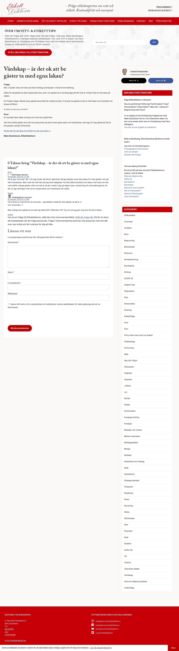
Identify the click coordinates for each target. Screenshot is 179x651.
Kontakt (141, 21)
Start (11, 21)
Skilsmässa (129, 518)
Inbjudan (128, 379)
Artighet (128, 228)
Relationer (128, 493)
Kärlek (127, 398)
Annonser (128, 221)
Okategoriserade (131, 480)
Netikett (127, 455)
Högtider (128, 373)
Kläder (127, 405)
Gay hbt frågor (130, 360)
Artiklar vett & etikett (159, 10)
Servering (128, 506)
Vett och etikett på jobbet (135, 581)
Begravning (129, 240)
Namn (11, 272)
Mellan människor (132, 436)
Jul (125, 392)
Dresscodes (129, 304)
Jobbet (127, 386)
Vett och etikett (131, 152)
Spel (126, 537)
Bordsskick (129, 182)
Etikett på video (78, 21)
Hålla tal (128, 179)
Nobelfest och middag (134, 461)
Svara (10, 193)
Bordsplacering (131, 259)
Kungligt (128, 424)
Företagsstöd (163, 21)
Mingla (127, 449)
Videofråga (129, 588)
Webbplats (12, 293)
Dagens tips (129, 285)
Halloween (129, 367)
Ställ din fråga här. (84, 217)
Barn (126, 234)
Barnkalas (128, 185)
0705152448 (10, 635)
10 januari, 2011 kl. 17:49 (18, 199)
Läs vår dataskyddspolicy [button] (101, 648)
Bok (151, 21)
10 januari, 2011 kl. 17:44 (18, 177)
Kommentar (13, 242)
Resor (126, 499)
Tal (125, 556)
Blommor (128, 253)
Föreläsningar (163, 7)
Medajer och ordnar (133, 430)
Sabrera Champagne (133, 193)
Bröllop (127, 272)
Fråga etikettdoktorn (102, 21)
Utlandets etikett (131, 569)
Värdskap (128, 575)
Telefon (127, 562)
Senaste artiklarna (28, 21)
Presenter (128, 487)
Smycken (128, 531)
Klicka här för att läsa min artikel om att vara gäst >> (27, 131)
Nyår (126, 468)
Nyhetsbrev (129, 474)
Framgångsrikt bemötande (136, 149)
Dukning (128, 310)
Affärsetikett (129, 215)
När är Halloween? (132, 191)
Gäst (126, 354)
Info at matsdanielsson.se (15, 641)
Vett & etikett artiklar (54, 21)
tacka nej (128, 550)
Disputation (129, 291)
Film (126, 329)
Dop (126, 297)
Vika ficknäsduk (131, 196)
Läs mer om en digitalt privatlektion (140, 127)
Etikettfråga (129, 316)
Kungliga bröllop (131, 417)
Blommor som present (134, 188)
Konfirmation (130, 411)
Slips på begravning (133, 176)
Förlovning (129, 348)
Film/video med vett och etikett (138, 335)
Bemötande (129, 247)
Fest (126, 322)
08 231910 (9, 629)
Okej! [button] (173, 648)
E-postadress (14, 283)
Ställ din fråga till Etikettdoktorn (28, 52)
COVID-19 (128, 278)
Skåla (126, 512)
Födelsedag (129, 341)
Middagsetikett (131, 442)
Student (127, 543)
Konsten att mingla (132, 155)
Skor (126, 525)
